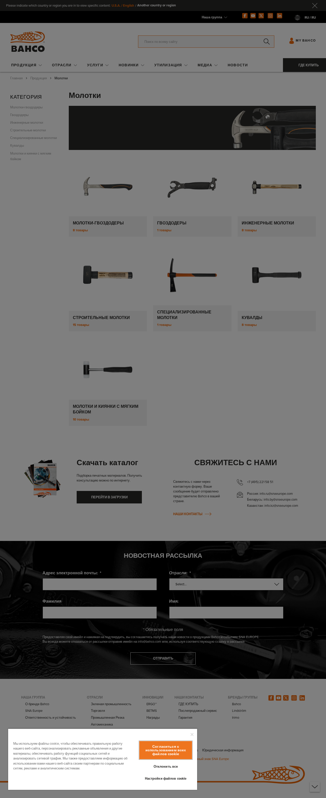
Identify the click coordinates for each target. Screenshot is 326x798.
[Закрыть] (192, 734)
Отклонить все (166, 766)
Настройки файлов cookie (166, 778)
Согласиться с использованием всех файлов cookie (165, 750)
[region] (102, 759)
